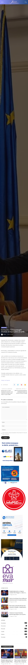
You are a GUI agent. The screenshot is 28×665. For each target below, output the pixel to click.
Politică (4, 327)
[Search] (25, 2)
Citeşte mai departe (5, 380)
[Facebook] (14, 384)
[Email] (25, 384)
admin (4, 334)
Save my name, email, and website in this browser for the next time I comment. (15, 433)
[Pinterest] (21, 384)
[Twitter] (18, 384)
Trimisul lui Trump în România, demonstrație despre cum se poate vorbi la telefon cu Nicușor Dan (17, 614)
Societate (3, 637)
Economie (3, 625)
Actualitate (3, 623)
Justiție (2, 631)
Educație (3, 628)
